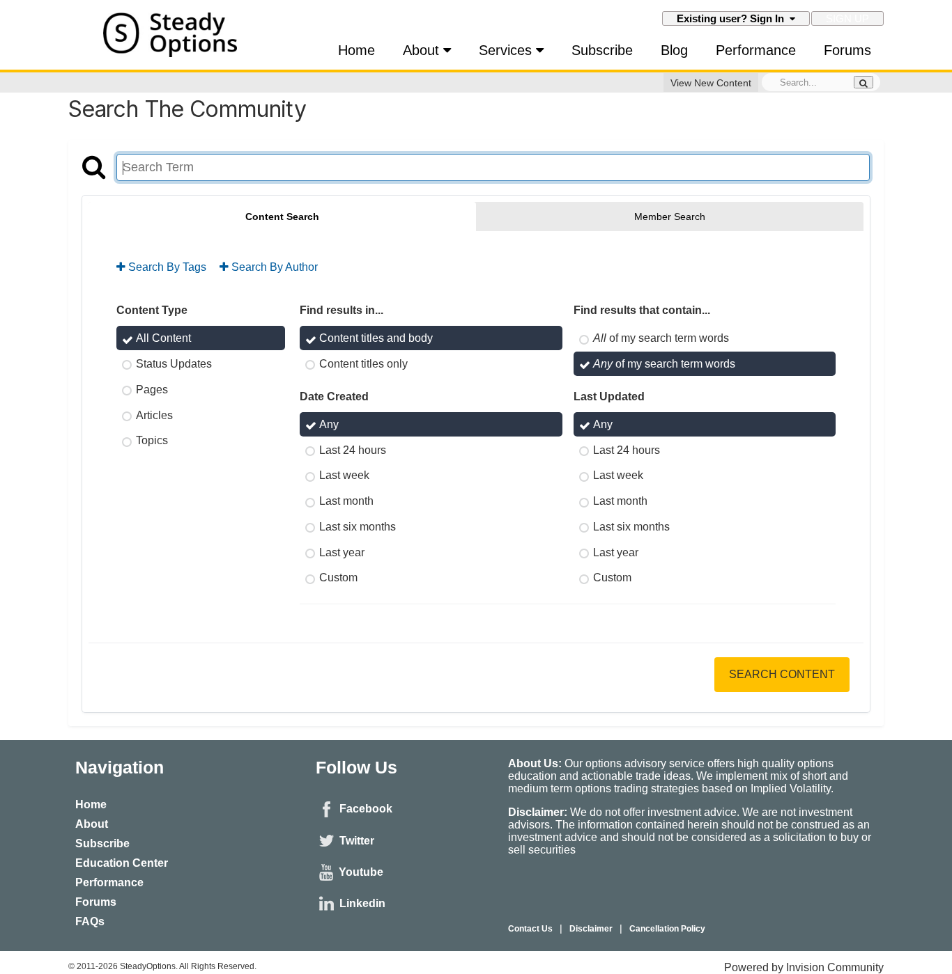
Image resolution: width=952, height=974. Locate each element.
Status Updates (174, 364)
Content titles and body (376, 338)
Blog (674, 50)
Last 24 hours (352, 449)
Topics (152, 440)
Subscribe (602, 50)
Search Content (782, 674)
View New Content (710, 82)
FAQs (90, 921)
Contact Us (530, 929)
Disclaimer (591, 929)
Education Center (121, 863)
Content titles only (363, 364)
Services (507, 50)
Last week (344, 475)
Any (329, 424)
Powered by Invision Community (804, 967)
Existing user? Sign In (733, 18)
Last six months (357, 527)
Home (356, 50)
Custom (338, 577)
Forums (847, 50)
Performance (756, 50)
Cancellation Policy (667, 929)
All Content (163, 338)
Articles (154, 415)
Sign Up (847, 18)
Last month (346, 501)
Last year (341, 552)
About (423, 50)
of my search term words (661, 338)
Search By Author (273, 267)
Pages (152, 389)
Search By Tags (165, 267)
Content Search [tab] (282, 216)
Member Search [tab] (669, 216)
